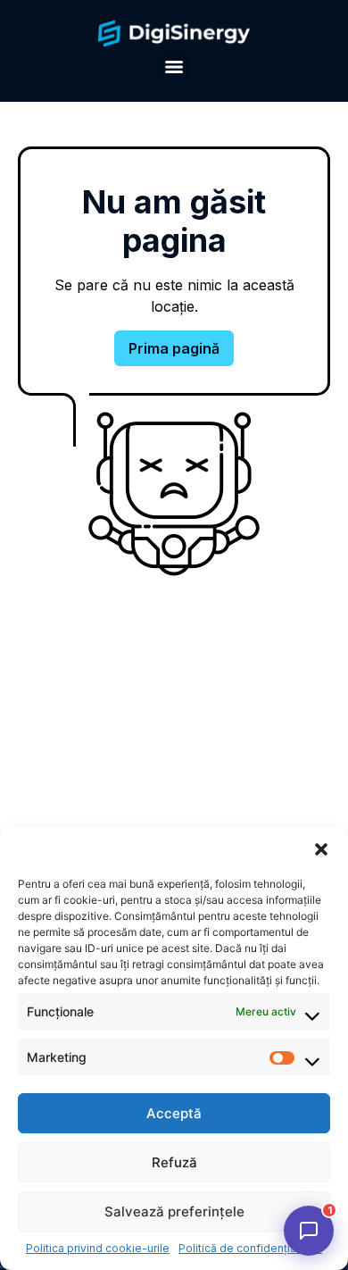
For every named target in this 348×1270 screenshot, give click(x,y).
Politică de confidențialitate (250, 1248)
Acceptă (174, 1113)
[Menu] (174, 67)
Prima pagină (174, 348)
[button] (321, 849)
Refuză (174, 1162)
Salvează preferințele (174, 1211)
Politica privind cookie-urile (98, 1248)
